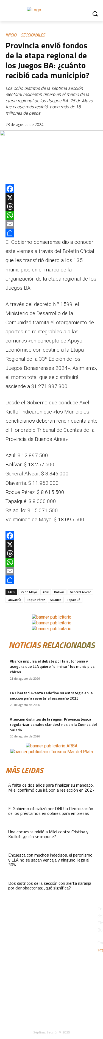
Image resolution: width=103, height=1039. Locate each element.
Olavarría (14, 600)
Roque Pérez (36, 600)
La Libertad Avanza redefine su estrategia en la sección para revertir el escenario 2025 (51, 695)
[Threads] (51, 206)
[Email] (51, 224)
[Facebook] (51, 188)
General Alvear (80, 592)
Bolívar (59, 592)
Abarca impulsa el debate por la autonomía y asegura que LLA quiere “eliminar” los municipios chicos (52, 666)
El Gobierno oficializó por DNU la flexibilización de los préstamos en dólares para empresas (50, 811)
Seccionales (33, 35)
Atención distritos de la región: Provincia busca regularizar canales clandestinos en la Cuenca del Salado (53, 724)
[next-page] (10, 740)
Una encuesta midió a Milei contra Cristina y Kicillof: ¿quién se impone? (48, 834)
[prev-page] (7, 740)
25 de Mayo (29, 592)
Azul (46, 592)
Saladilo (56, 600)
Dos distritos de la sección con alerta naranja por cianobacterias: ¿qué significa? (49, 885)
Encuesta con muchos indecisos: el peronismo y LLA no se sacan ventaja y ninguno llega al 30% (50, 860)
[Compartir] (51, 233)
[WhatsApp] (51, 215)
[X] (51, 197)
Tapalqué (73, 600)
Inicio (10, 35)
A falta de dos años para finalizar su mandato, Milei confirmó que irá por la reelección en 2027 (51, 787)
